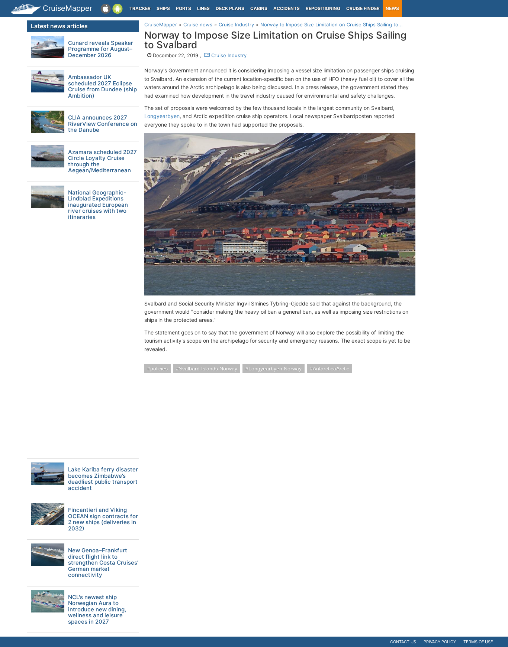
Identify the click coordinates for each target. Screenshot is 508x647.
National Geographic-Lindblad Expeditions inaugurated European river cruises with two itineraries (98, 205)
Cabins (258, 8)
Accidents (286, 8)
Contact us (403, 641)
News (392, 8)
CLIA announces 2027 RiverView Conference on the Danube (102, 124)
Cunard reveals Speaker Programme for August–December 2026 (100, 49)
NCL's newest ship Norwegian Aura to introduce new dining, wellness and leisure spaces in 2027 (97, 609)
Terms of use (478, 641)
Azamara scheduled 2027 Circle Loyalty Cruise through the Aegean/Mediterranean (102, 161)
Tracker (140, 8)
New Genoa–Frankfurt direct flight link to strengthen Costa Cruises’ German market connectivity (103, 563)
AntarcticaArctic (331, 369)
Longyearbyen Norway (275, 369)
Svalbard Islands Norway (208, 369)
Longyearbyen (162, 116)
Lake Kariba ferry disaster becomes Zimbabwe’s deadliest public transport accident (103, 479)
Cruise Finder (363, 8)
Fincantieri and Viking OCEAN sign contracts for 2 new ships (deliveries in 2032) (103, 519)
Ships (163, 8)
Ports (183, 8)
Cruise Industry (228, 55)
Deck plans (230, 8)
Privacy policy (440, 641)
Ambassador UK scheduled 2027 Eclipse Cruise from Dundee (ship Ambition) (102, 86)
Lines (203, 8)
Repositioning (323, 8)
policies (159, 369)
